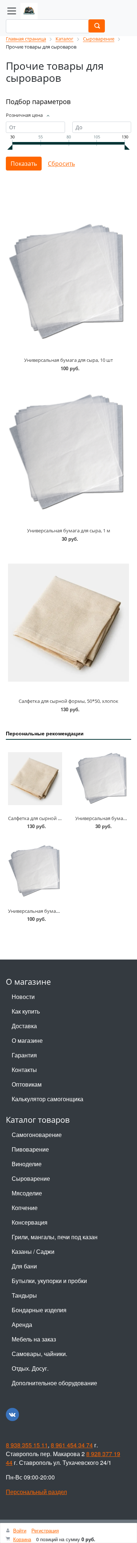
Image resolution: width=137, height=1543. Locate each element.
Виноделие (27, 1164)
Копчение (25, 1207)
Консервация (29, 1222)
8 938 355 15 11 (27, 1445)
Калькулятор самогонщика (47, 1099)
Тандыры (24, 1295)
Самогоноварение (37, 1134)
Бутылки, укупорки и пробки (49, 1280)
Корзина (22, 1539)
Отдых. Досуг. (30, 1368)
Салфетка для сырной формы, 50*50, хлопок (68, 701)
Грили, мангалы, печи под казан (55, 1237)
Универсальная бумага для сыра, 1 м (68, 530)
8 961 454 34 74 (72, 1445)
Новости (23, 996)
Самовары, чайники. (39, 1353)
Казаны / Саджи (33, 1251)
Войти (19, 1530)
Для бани (24, 1266)
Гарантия (24, 1055)
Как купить (26, 1011)
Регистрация (45, 1530)
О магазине (27, 1040)
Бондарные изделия (39, 1310)
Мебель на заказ (34, 1339)
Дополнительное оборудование (54, 1383)
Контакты (24, 1069)
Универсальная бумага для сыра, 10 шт (68, 360)
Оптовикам (27, 1084)
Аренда (22, 1324)
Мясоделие (27, 1193)
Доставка (24, 1026)
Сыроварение (31, 1178)
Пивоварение (30, 1149)
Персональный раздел (36, 1492)
